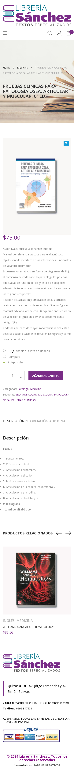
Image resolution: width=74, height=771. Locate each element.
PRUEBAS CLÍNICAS (23, 400)
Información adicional (46, 421)
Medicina (22, 67)
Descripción (14, 421)
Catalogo (23, 389)
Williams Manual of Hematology (28, 627)
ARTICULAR (29, 394)
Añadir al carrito (46, 376)
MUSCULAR (45, 394)
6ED (18, 394)
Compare (14, 357)
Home (6, 67)
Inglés (9, 620)
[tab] (14, 421)
